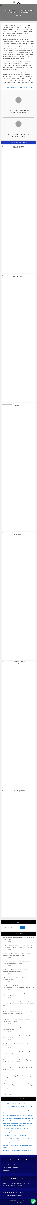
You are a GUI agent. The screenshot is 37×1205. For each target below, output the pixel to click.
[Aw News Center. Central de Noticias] (18, 2)
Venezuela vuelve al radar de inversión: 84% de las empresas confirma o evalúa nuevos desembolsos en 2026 (17, 954)
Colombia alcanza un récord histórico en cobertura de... (19, 791)
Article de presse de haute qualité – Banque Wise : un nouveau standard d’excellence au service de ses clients (17, 1124)
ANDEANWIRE (18, 1203)
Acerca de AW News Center (9, 1165)
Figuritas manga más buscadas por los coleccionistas (15, 1135)
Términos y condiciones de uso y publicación (13, 1192)
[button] (33, 1201)
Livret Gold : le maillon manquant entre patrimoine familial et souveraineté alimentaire (17, 1132)
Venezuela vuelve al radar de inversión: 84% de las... (19, 404)
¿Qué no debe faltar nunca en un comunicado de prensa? (16, 1121)
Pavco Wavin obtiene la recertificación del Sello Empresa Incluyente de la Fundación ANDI (18, 1053)
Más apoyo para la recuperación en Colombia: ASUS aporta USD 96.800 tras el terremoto (17, 1069)
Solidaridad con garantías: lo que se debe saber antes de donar (17, 1092)
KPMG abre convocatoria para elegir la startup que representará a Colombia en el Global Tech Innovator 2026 (18, 1012)
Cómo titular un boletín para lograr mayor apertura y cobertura (17, 1115)
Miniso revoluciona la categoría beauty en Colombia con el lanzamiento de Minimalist (16, 979)
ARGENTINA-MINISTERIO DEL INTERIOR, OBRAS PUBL (20, 87)
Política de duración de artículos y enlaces (12, 1195)
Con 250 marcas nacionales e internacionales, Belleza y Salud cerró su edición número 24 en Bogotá (18, 1020)
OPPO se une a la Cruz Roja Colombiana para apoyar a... (19, 662)
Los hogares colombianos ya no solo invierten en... (20, 533)
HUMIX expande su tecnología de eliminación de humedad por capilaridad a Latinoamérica (17, 1077)
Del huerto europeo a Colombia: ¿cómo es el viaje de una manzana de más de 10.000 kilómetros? (18, 995)
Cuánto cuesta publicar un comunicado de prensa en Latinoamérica (18, 1150)
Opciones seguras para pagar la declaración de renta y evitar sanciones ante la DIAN (17, 1037)
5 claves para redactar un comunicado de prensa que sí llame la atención (18, 1112)
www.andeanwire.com (17, 1185)
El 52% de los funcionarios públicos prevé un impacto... (19, 275)
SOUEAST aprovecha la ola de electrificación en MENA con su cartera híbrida (17, 1045)
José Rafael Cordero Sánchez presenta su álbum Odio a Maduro (17, 1138)
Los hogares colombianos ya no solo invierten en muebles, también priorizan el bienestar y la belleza (16, 962)
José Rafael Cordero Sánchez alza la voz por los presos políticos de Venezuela (18, 1146)
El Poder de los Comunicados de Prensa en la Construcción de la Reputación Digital (18, 1107)
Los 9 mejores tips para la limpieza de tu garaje (14, 1103)
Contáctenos (6, 1170)
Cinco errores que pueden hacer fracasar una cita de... (20, 146)
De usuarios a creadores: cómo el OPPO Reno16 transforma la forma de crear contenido (17, 1029)
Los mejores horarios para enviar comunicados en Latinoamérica (18, 1118)
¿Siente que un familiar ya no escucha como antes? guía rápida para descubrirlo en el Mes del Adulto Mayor (17, 1061)
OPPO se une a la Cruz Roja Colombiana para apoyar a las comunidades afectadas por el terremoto (16, 970)
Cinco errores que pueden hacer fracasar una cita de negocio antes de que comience (18, 938)
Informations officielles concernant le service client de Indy (16, 1128)
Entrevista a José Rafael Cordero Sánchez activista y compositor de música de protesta (18, 1142)
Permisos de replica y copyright (10, 1167)
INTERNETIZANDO (14, 1201)
